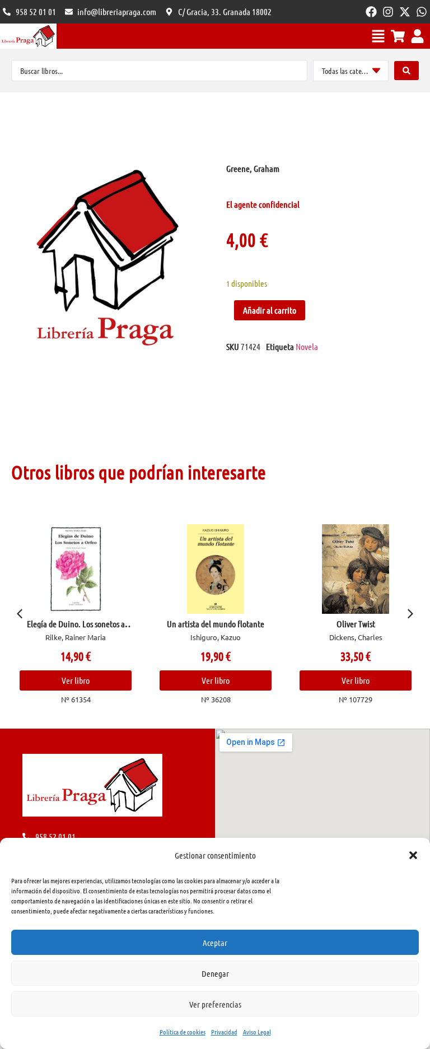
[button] (413, 855)
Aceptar (215, 943)
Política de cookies (182, 1031)
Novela (307, 346)
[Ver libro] (75, 569)
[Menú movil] (378, 36)
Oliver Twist (355, 623)
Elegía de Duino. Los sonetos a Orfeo (76, 628)
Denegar (215, 973)
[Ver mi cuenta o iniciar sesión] (417, 36)
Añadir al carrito (269, 310)
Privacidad (224, 1031)
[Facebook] (371, 11)
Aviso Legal (257, 1031)
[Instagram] (388, 11)
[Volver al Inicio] (28, 36)
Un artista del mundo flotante (215, 623)
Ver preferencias (215, 1004)
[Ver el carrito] (398, 36)
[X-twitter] (404, 11)
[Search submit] (406, 70)
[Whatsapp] (421, 11)
